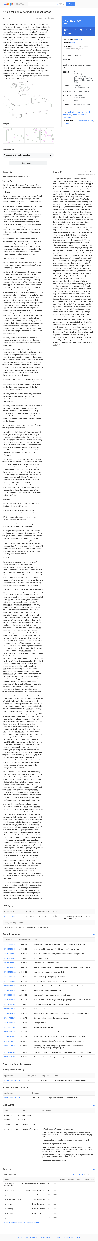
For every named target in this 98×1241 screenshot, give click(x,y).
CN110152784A (10, 1027)
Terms (58, 1237)
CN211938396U (10, 981)
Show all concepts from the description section (21, 1222)
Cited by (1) (71, 112)
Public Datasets (46, 1237)
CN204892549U (10, 1032)
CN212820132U (10, 977)
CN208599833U (10, 990)
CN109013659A (10, 1036)
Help (78, 1237)
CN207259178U (10, 1057)
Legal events (80, 112)
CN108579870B (9, 967)
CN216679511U (10, 1041)
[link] (10, 1185)
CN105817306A (10, 963)
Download (79, 1175)
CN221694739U (10, 1046)
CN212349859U (10, 986)
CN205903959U (10, 1009)
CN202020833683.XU (12, 1080)
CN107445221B (9, 1000)
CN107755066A (10, 972)
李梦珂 (72, 43)
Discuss (66, 123)
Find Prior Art (87, 30)
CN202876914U (10, 1023)
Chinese (79, 39)
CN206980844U (10, 1013)
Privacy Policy (69, 1237)
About (20, 1237)
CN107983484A (10, 954)
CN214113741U (10, 1052)
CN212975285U (10, 1004)
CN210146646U (10, 944)
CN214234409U (10, 1018)
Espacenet (78, 121)
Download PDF (71, 30)
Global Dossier (87, 121)
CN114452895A (10, 916)
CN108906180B (9, 995)
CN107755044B (9, 949)
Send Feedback (31, 1237)
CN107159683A (10, 958)
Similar (68, 33)
